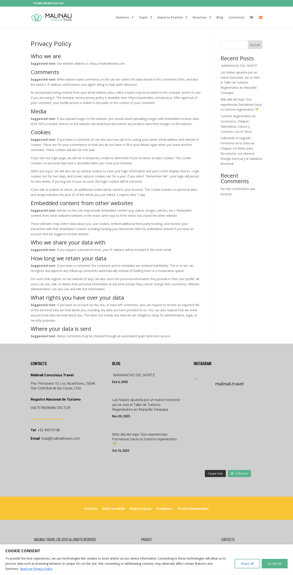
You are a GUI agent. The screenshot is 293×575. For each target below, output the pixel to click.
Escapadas (164, 508)
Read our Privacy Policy (36, 569)
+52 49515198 (49, 430)
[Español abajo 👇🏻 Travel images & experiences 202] (251, 446)
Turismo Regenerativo (193, 508)
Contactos (236, 17)
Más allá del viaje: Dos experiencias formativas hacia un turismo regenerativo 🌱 (241, 104)
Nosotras (200, 17)
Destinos (122, 17)
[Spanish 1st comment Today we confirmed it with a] (228, 432)
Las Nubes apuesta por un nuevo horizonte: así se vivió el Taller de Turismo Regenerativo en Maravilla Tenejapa (240, 82)
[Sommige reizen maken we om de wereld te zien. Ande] (251, 432)
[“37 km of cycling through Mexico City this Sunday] (251, 460)
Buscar (255, 45)
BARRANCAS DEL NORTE (239, 66)
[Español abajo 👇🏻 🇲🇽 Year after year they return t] (204, 446)
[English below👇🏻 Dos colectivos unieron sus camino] (228, 460)
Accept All (274, 563)
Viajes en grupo (141, 508)
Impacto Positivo (170, 17)
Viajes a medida (113, 508)
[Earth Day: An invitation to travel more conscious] (251, 418)
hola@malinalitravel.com (60, 438)
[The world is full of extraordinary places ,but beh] (251, 404)
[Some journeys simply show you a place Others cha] (204, 404)
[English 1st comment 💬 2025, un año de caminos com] (228, 446)
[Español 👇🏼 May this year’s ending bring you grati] (204, 460)
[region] (146, 559)
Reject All (247, 563)
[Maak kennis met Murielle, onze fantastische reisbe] (228, 418)
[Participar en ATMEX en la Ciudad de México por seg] (204, 418)
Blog (219, 17)
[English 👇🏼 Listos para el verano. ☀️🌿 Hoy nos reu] (228, 404)
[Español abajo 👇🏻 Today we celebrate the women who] (204, 432)
